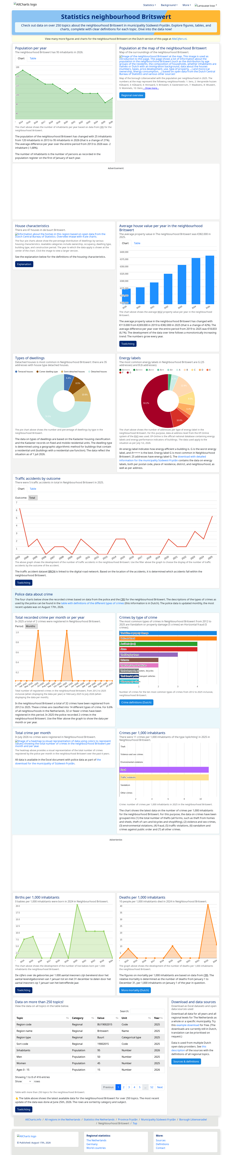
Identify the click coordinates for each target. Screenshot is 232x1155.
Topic (20, 1018)
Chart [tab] (21, 58)
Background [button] (168, 5)
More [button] (186, 5)
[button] (206, 5)
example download (187, 1025)
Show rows (27, 1081)
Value (100, 1018)
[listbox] (33, 497)
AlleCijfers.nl (179, 39)
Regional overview (132, 95)
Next (160, 1087)
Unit (124, 1018)
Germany (92, 1144)
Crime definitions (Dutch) (136, 702)
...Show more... (151, 88)
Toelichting (127, 344)
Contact (160, 1148)
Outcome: (21, 497)
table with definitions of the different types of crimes (92, 603)
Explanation (24, 264)
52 (151, 1087)
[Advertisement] (116, 195)
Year (157, 1018)
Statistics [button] (148, 5)
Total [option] (32, 497)
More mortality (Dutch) (135, 990)
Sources (161, 1140)
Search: (124, 1011)
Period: (19, 626)
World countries (96, 1148)
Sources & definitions (186, 1061)
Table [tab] (33, 58)
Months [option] (30, 626)
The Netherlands (96, 1140)
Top (135, 1123)
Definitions (162, 1144)
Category (77, 1018)
